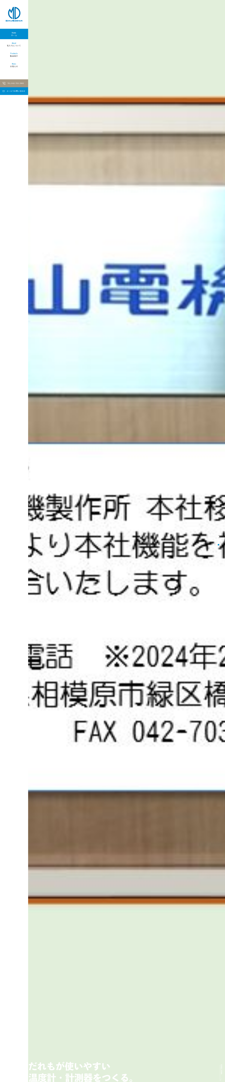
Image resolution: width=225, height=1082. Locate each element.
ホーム (14, 34)
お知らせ (14, 65)
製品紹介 (14, 54)
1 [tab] (218, 536)
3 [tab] (218, 544)
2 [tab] (218, 540)
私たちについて (14, 44)
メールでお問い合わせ (16, 91)
